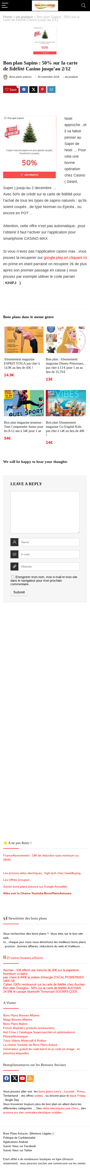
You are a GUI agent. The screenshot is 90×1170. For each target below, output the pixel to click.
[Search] (83, 5)
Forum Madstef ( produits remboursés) (29, 1028)
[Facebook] (6, 1078)
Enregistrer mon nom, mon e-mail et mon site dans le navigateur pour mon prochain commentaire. (43, 580)
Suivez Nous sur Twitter (17, 1150)
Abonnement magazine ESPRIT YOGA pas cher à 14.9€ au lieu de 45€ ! (22, 363)
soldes (38, 1095)
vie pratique (24, 17)
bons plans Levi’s (50, 1091)
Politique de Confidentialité (19, 1137)
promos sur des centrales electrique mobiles (32, 1112)
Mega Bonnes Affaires (17, 1019)
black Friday (78, 1095)
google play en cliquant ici (65, 258)
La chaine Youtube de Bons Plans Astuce (30, 1044)
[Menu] (5, 5)
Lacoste (69, 1091)
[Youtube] (22, 1078)
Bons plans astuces (20, 76)
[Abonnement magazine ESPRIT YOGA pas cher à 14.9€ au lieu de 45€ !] (24, 329)
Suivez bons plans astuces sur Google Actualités (35, 886)
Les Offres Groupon (16, 879)
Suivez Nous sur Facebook (19, 1146)
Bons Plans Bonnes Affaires (21, 1015)
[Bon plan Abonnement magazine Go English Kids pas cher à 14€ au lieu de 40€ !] (66, 393)
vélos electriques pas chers (60, 1108)
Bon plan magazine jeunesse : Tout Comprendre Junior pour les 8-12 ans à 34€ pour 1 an (23, 427)
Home (7, 17)
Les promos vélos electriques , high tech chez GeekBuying (42, 873)
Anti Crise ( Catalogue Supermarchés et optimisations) (39, 1032)
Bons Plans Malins (15, 1023)
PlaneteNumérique (15, 1036)
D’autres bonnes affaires (25, 958)
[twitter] (14, 1078)
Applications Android (15, 1142)
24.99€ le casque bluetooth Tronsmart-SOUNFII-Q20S (40, 991)
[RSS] (30, 1078)
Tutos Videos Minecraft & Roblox (24, 1040)
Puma (81, 1091)
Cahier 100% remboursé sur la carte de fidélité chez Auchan (44, 984)
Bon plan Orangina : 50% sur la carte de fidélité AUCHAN (42, 988)
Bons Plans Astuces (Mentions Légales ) (28, 1133)
